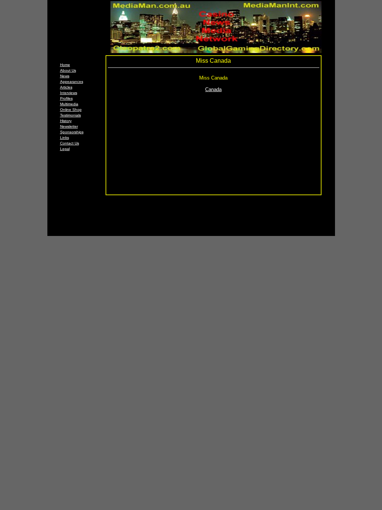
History (66, 121)
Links (64, 138)
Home (65, 65)
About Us (68, 70)
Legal (65, 149)
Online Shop (71, 110)
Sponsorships (72, 132)
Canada (213, 89)
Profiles (66, 98)
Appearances (71, 82)
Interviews (68, 93)
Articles (66, 87)
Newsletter (69, 126)
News (64, 76)
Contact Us (69, 143)
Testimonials (70, 115)
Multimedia (69, 104)
